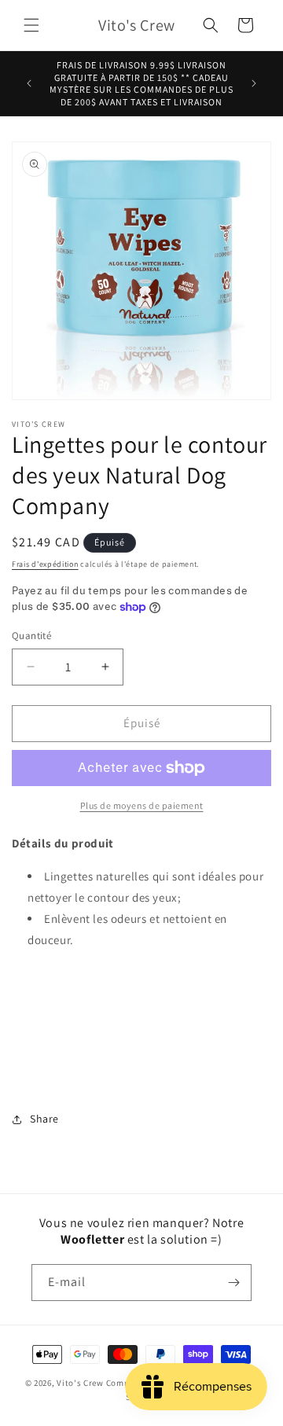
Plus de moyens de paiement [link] (142, 805)
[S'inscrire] (233, 1282)
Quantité (31, 635)
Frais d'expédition (45, 564)
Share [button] (44, 1119)
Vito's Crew (80, 1382)
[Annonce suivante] (254, 83)
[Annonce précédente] (29, 83)
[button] (31, 25)
